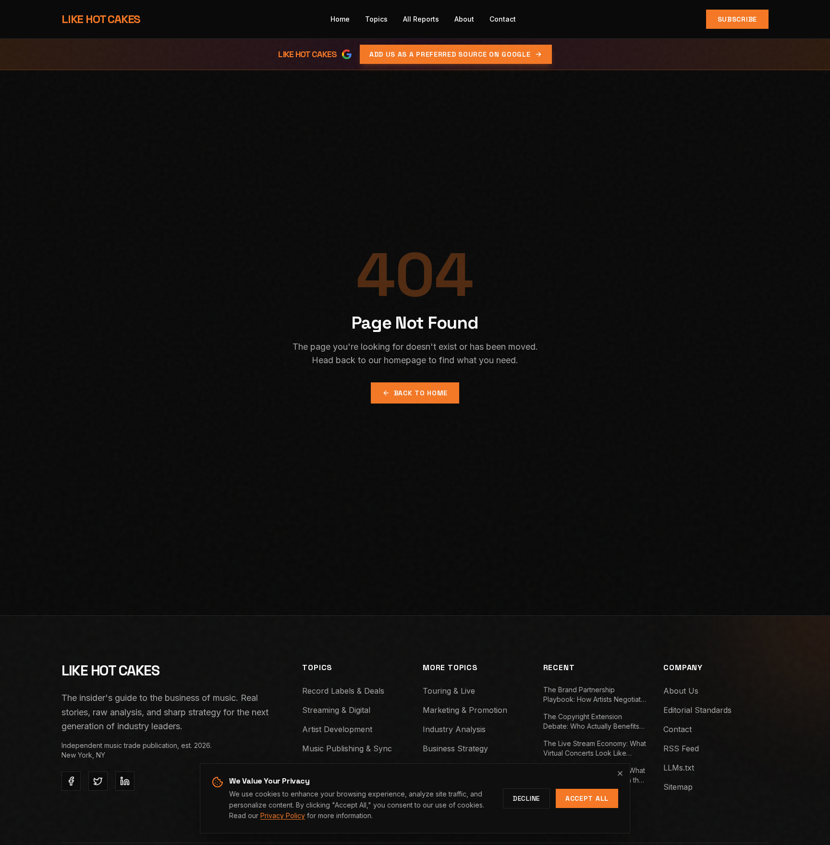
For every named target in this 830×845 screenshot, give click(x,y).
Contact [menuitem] (502, 19)
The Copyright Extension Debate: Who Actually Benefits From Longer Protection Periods (594, 721)
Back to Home (421, 393)
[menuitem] (376, 19)
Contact (677, 729)
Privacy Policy (282, 815)
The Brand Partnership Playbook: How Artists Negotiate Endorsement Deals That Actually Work (595, 695)
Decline (526, 798)
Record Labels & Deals (343, 691)
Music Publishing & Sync (347, 748)
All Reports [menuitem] (421, 19)
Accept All (587, 798)
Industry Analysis (454, 729)
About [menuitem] (464, 19)
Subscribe (737, 19)
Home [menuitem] (340, 19)
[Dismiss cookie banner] (620, 773)
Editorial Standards (697, 710)
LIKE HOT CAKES (100, 19)
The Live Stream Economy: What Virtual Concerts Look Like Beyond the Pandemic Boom (594, 748)
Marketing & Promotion (465, 710)
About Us (680, 691)
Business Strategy (455, 748)
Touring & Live (449, 691)
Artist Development (337, 729)
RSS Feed (681, 748)
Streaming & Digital (336, 710)
